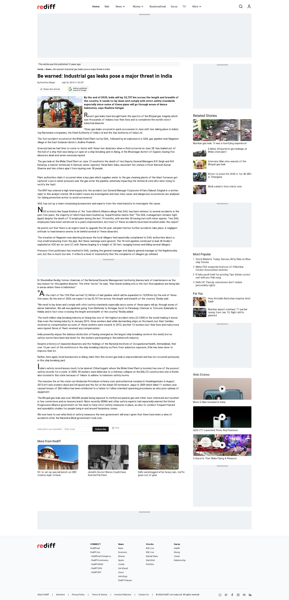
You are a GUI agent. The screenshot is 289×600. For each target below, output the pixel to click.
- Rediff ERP (95, 572)
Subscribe (100, 429)
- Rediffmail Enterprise (100, 556)
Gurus (174, 6)
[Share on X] (226, 595)
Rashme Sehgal (47, 82)
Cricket (121, 564)
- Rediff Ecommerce (99, 560)
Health (177, 548)
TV (184, 6)
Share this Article (51, 89)
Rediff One (95, 552)
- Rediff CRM (96, 568)
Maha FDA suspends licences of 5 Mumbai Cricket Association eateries (219, 268)
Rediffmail (95, 548)
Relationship (179, 560)
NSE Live (150, 552)
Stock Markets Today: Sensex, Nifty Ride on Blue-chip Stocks (223, 261)
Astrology (122, 576)
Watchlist (150, 560)
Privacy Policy (78, 594)
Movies (121, 556)
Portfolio (150, 564)
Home (96, 6)
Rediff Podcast (125, 580)
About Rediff (43, 594)
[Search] (240, 6)
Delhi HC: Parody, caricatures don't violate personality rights (219, 284)
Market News (152, 556)
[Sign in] (249, 6)
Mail (107, 6)
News (119, 6)
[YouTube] (244, 595)
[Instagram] (238, 595)
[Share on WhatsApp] (220, 595)
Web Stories (201, 374)
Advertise (60, 594)
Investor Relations (122, 594)
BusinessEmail (158, 6)
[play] (222, 389)
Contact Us (143, 594)
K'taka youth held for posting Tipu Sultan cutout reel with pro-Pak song (223, 276)
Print (117, 428)
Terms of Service (99, 594)
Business (122, 552)
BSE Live (150, 548)
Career (177, 556)
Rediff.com (168, 594)
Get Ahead (123, 568)
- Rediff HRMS (96, 564)
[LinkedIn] (250, 595)
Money (136, 6)
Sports (121, 560)
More (195, 6)
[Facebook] (232, 595)
